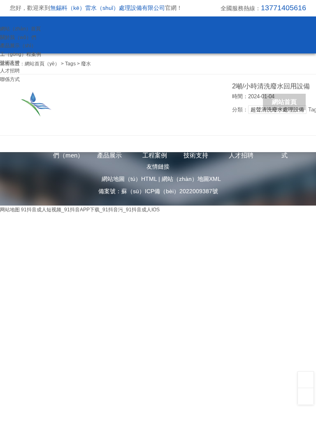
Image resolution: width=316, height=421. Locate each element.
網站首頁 (284, 101)
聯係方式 (10, 79)
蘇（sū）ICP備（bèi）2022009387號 (169, 191)
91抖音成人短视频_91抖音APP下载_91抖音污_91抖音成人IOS (90, 210)
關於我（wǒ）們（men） (68, 147)
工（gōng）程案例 (20, 54)
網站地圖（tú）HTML (129, 179)
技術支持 (10, 62)
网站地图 (10, 210)
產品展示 (109, 155)
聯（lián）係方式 (284, 147)
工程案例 (154, 155)
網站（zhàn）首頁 (20, 29)
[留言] (305, 396)
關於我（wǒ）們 (18, 37)
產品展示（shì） (18, 46)
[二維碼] (305, 379)
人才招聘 (10, 71)
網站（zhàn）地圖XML (191, 179)
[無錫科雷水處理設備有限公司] (100, 103)
